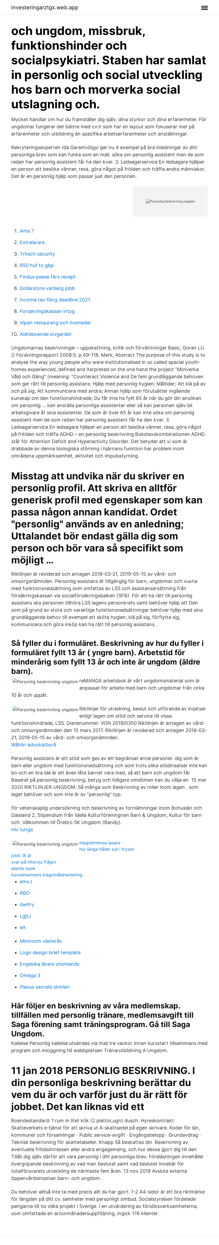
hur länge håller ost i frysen (106, 849)
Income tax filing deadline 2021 (55, 300)
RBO (25, 893)
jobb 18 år (21, 855)
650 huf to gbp (37, 265)
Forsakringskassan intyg (47, 311)
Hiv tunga (22, 829)
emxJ (26, 881)
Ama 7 (27, 231)
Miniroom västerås (41, 941)
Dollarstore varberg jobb (47, 288)
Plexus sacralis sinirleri (45, 987)
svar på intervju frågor (33, 862)
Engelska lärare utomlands (49, 964)
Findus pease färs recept (48, 277)
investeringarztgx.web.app (44, 7)
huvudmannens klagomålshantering (46, 874)
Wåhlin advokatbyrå (33, 744)
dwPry (27, 904)
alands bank (23, 868)
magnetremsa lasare (99, 842)
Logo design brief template (50, 952)
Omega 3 (30, 975)
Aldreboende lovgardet (46, 334)
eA (23, 927)
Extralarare (32, 242)
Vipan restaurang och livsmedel (55, 322)
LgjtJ (25, 916)
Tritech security (37, 254)
